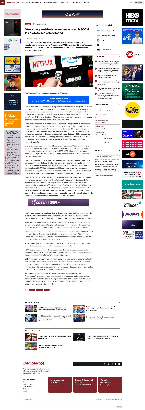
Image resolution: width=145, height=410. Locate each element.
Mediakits (35, 2)
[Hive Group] (132, 124)
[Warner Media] (132, 17)
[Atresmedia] (132, 72)
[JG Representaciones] (132, 109)
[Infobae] (12, 119)
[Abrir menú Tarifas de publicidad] (59, 2)
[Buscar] (131, 2)
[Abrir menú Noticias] (29, 2)
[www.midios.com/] (12, 27)
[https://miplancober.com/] (58, 202)
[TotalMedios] (36, 363)
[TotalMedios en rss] (119, 364)
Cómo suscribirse (28, 384)
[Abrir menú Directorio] (70, 2)
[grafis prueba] (12, 13)
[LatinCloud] (132, 224)
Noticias (25, 2)
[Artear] (132, 164)
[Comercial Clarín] (132, 194)
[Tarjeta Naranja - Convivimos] (132, 214)
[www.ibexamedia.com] (132, 134)
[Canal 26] (132, 54)
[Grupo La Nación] (12, 101)
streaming (31, 290)
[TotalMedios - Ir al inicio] (12, 2)
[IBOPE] (58, 100)
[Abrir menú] (3, 3)
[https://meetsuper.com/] (132, 144)
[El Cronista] (132, 184)
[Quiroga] (132, 204)
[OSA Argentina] (72, 14)
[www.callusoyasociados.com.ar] (132, 235)
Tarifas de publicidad (50, 2)
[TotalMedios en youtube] (115, 364)
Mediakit (25, 391)
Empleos (87, 2)
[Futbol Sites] (132, 91)
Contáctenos (26, 389)
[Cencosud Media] (12, 46)
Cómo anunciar (27, 386)
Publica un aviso (107, 138)
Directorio (64, 2)
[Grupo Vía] (132, 154)
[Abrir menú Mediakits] (40, 2)
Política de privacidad (28, 399)
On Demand (39, 290)
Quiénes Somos (27, 382)
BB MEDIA (46, 290)
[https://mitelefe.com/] (12, 82)
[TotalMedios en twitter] (108, 364)
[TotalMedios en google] (112, 364)
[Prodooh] (132, 174)
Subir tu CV (107, 142)
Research (28, 24)
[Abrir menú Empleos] (92, 2)
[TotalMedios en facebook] (104, 364)
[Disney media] (12, 64)
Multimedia (76, 2)
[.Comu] (132, 36)
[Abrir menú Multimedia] (82, 2)
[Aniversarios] (12, 152)
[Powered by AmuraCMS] (118, 407)
